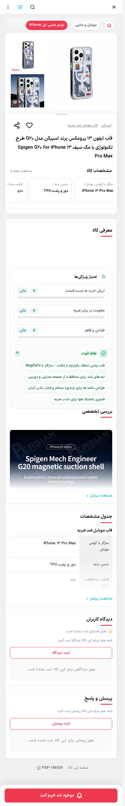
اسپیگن (106, 125)
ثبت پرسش (61, 724)
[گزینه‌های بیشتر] (8, 7)
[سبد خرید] (20, 7)
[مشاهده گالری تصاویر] (81, 72)
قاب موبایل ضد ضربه (83, 125)
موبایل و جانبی (86, 25)
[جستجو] (32, 7)
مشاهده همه (22, 171)
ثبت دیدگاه (61, 653)
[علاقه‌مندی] (29, 125)
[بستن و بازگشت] (114, 7)
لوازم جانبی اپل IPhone (46, 25)
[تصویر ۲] (27, 55)
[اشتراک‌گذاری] (16, 125)
